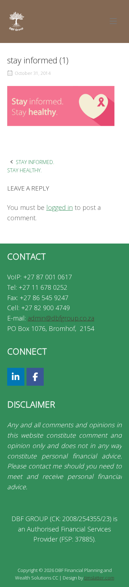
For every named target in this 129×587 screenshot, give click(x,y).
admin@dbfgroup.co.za (61, 318)
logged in (59, 207)
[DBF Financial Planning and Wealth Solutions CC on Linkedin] (15, 377)
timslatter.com (99, 577)
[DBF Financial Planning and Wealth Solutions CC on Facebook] (35, 377)
